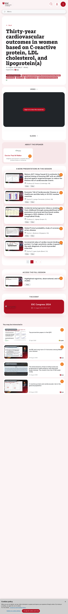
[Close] (65, 601)
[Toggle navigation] (63, 4)
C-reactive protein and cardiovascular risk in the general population (45, 384)
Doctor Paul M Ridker (13, 155)
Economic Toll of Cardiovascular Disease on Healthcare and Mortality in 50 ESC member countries (41, 194)
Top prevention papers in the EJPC (40, 332)
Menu (9, 11)
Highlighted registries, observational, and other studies (43, 280)
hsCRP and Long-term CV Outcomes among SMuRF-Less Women (46, 350)
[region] (34, 606)
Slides (27, 186)
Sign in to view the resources (34, 109)
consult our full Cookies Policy (18, 607)
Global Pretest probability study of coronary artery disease (41, 229)
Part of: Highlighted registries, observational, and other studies (41, 75)
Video (32, 186)
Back (10, 25)
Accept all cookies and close (31, 611)
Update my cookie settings (13, 611)
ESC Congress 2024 (41, 304)
